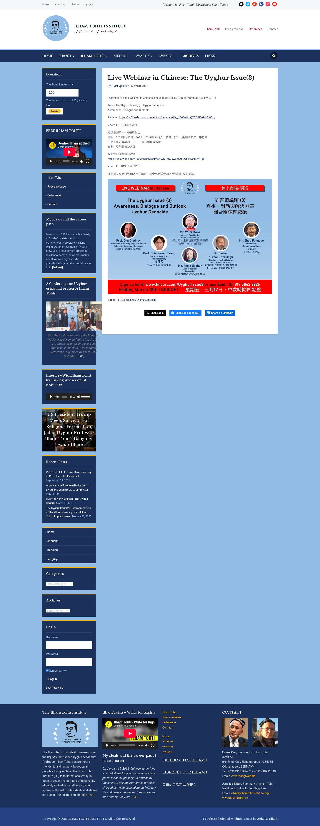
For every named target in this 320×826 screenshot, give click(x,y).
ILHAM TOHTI (92, 56)
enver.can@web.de (243, 776)
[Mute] (81, 161)
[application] (69, 152)
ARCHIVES (190, 56)
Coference (255, 29)
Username (52, 637)
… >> (134, 797)
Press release (234, 29)
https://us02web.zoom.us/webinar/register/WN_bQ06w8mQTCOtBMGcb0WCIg (167, 117)
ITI (117, 299)
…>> (90, 795)
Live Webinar (127, 299)
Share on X (157, 312)
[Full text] (57, 267)
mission (74, 4)
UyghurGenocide (146, 299)
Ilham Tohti (213, 29)
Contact (273, 29)
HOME (47, 56)
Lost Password (54, 687)
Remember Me (58, 670)
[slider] (85, 396)
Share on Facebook (187, 312)
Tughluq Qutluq (120, 86)
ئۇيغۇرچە (89, 4)
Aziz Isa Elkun (267, 818)
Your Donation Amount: (60, 84)
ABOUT (65, 56)
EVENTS (165, 56)
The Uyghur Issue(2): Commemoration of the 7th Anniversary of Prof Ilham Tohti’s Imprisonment (68, 512)
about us (59, 4)
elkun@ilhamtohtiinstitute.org (250, 793)
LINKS (210, 56)
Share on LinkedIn (222, 312)
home (45, 4)
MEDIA (119, 56)
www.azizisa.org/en (235, 798)
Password (52, 654)
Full (81, 356)
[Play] (51, 161)
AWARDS (141, 56)
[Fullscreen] (87, 161)
